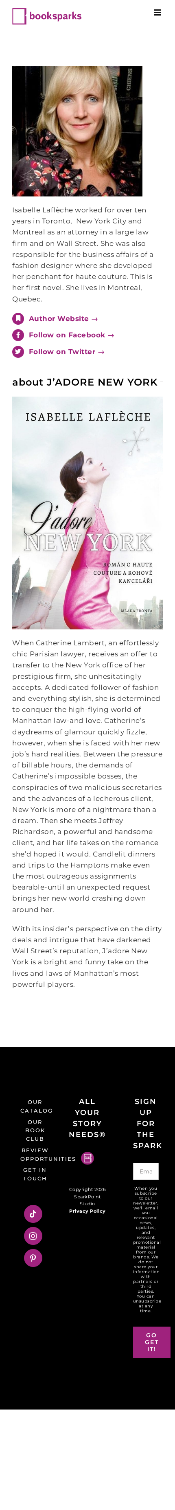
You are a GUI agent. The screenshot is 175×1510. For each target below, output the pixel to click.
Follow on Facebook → (72, 335)
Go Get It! (152, 1342)
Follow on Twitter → (67, 352)
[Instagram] (33, 1236)
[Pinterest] (33, 1258)
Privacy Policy (87, 1211)
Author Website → (63, 318)
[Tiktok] (33, 1214)
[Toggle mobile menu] (158, 12)
